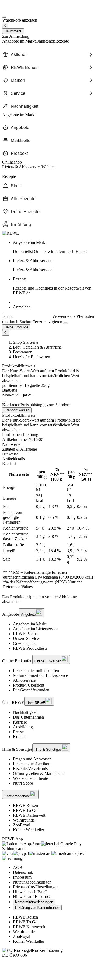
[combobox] (27, 316)
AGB (17, 867)
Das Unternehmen (28, 717)
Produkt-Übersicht (28, 685)
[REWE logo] (10, 233)
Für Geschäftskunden (31, 690)
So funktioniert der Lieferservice (40, 675)
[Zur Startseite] (20, 10)
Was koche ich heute (30, 778)
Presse (18, 731)
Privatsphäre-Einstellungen (35, 887)
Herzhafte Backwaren (31, 356)
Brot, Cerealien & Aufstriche (37, 347)
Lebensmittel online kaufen (36, 670)
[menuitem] (48, 54)
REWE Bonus (25, 633)
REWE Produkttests (30, 648)
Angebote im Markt (29, 624)
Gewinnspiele (24, 643)
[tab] (48, 444)
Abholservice (24, 680)
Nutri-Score (23, 783)
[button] (4, 401)
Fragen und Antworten (32, 759)
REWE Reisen (25, 805)
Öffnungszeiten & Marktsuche (38, 773)
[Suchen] (65, 323)
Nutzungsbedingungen (32, 882)
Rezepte (52, 286)
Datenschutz (23, 872)
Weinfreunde (24, 820)
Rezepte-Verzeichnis (30, 768)
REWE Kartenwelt (29, 815)
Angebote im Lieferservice (35, 629)
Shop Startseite (25, 342)
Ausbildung (23, 727)
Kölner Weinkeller (28, 829)
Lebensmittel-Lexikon (31, 763)
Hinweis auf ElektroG (31, 896)
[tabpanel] (48, 528)
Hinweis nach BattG (30, 891)
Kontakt (20, 736)
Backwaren (22, 352)
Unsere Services (26, 638)
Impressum (22, 877)
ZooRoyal (21, 825)
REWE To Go (25, 810)
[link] (54, 247)
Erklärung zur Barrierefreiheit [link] (37, 908)
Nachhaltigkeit (25, 712)
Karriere (20, 722)
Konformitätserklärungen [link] (34, 902)
